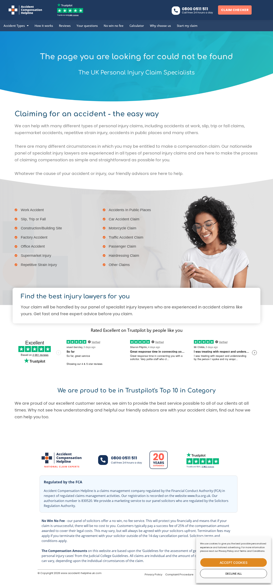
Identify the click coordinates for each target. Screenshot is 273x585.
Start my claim (187, 26)
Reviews (65, 26)
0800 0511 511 (195, 9)
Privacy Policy (226, 551)
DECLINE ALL (233, 573)
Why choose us (160, 26)
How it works (44, 26)
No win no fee (114, 26)
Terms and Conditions (252, 551)
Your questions (87, 26)
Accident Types (14, 26)
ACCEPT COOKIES (233, 563)
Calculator (137, 26)
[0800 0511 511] (176, 10)
